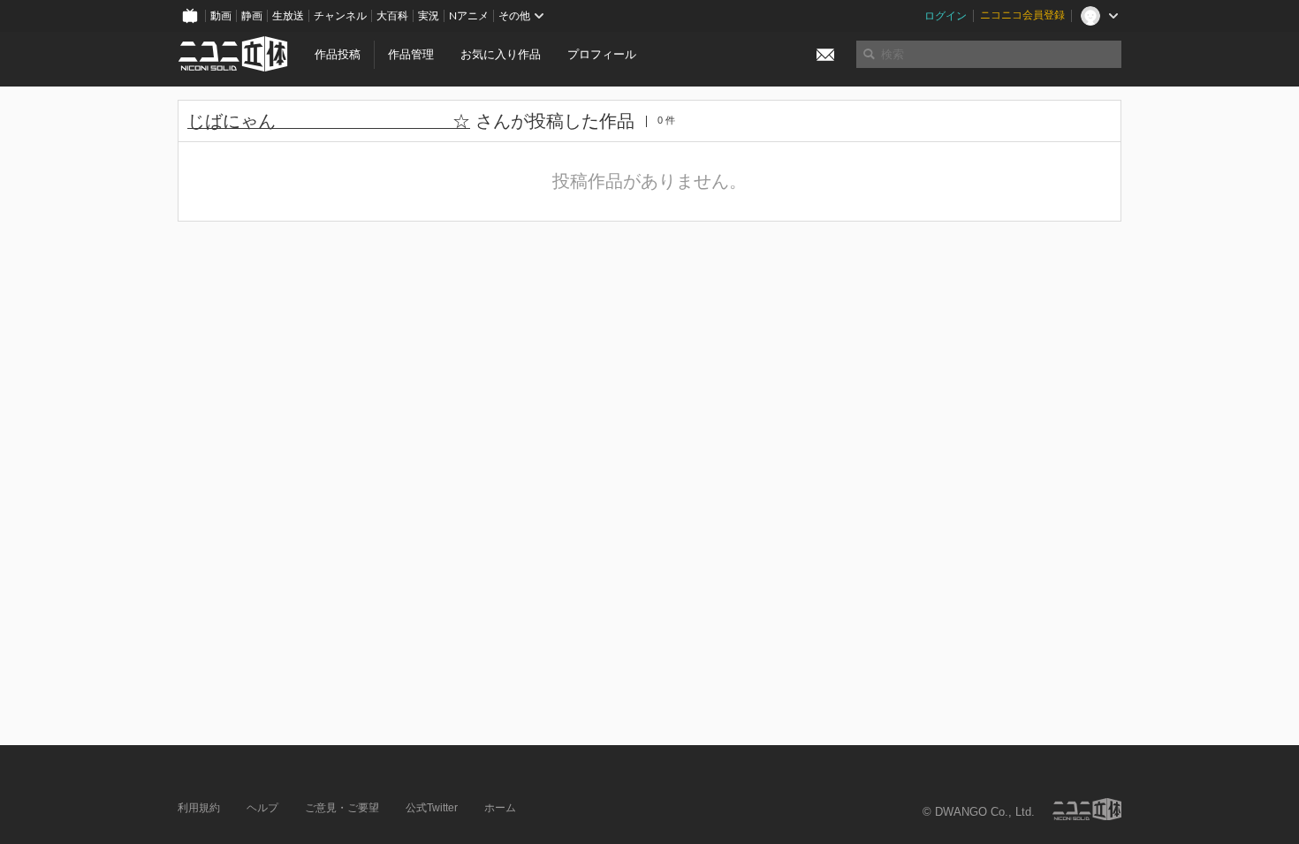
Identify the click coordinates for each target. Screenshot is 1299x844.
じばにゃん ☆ (328, 121)
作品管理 (411, 54)
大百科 (392, 16)
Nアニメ (469, 16)
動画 (221, 16)
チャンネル (340, 16)
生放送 (288, 16)
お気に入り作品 (500, 54)
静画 (251, 16)
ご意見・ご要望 (342, 808)
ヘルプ (262, 808)
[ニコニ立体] (1086, 809)
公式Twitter (432, 808)
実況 (428, 16)
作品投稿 (338, 54)
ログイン (945, 16)
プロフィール (601, 54)
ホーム (500, 808)
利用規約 (199, 808)
